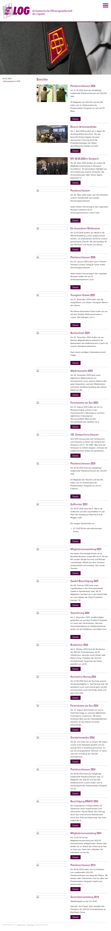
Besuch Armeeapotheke (83, 126)
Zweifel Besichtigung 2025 (84, 581)
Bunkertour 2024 (79, 644)
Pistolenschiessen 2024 (82, 769)
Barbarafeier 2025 (80, 333)
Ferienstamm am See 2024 (84, 705)
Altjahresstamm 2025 (81, 370)
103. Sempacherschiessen (84, 434)
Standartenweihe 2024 (82, 737)
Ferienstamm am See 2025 (84, 402)
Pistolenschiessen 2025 (82, 463)
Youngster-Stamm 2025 (82, 295)
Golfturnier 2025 (78, 504)
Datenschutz (21, 925)
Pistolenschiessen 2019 (82, 865)
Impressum (30, 925)
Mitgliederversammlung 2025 (85, 549)
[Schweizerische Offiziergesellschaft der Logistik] (37, 10)
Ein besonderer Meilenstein (85, 228)
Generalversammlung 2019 (84, 897)
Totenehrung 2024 (79, 613)
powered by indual (42, 925)
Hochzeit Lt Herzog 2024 (83, 676)
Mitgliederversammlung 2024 (85, 833)
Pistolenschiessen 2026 (82, 86)
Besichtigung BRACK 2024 (84, 801)
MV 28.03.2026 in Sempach (84, 158)
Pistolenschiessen (80, 190)
